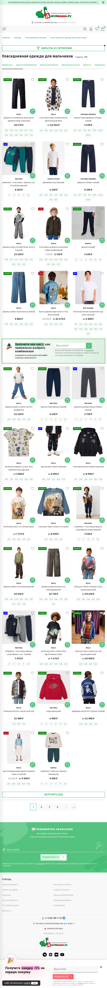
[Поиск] (85, 29)
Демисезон (7, 65)
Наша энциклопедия (63, 895)
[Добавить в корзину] (32, 111)
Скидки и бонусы (62, 890)
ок (34, 983)
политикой (89, 350)
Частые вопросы (10, 900)
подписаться (61, 976)
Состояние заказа (10, 905)
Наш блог (6, 895)
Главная (6, 37)
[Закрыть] (103, 2)
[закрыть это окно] (101, 967)
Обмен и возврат (10, 890)
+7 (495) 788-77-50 (53, 918)
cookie (27, 983)
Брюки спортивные (49, 65)
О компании (59, 905)
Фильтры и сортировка (56, 48)
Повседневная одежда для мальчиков (68, 37)
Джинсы (87, 65)
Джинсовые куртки (71, 65)
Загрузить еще (53, 794)
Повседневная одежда (35, 37)
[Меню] (4, 29)
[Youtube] (62, 954)
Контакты (6, 911)
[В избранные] (32, 79)
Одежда (17, 37)
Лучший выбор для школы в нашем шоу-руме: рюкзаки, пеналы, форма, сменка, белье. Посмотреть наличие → (53, 2)
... (65, 806)
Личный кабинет (10, 884)
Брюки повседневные (26, 65)
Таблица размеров (62, 900)
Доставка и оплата (62, 884)
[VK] (56, 954)
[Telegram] (64, 918)
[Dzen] (50, 954)
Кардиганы (99, 65)
